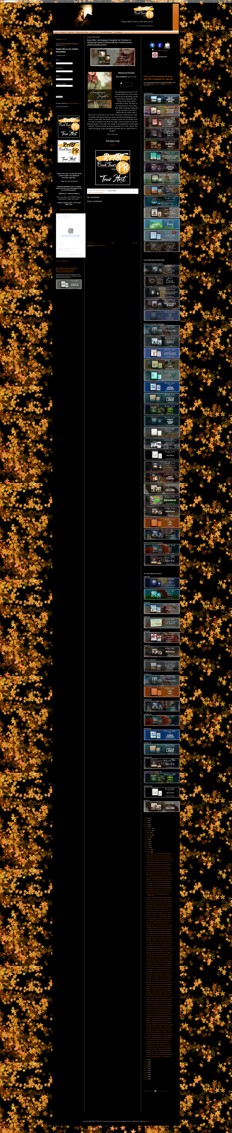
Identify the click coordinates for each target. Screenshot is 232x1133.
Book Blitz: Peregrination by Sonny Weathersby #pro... (159, 1037)
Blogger (147, 1121)
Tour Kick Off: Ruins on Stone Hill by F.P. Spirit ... (158, 866)
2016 (146, 1070)
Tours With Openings (106, 32)
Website (58, 76)
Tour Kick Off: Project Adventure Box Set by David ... (159, 1046)
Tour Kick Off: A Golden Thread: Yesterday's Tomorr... (159, 944)
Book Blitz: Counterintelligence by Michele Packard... (159, 1031)
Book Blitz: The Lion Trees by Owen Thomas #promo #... (160, 982)
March (148, 847)
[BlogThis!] (110, 190)
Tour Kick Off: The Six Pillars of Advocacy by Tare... (158, 870)
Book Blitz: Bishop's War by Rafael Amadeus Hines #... (159, 1052)
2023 (146, 824)
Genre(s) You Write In (61, 84)
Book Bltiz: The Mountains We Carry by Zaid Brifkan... (159, 978)
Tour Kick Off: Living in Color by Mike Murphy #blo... (159, 969)
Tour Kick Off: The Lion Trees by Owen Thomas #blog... (159, 875)
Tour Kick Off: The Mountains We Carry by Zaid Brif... (159, 873)
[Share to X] (112, 190)
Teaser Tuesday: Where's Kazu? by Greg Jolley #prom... (160, 858)
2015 (146, 1072)
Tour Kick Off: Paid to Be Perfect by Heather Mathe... (159, 1012)
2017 (146, 1068)
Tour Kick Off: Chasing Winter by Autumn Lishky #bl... (159, 1003)
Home (56, 32)
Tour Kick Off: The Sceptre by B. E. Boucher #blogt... (159, 963)
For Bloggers (118, 32)
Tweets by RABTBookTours (62, 261)
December (149, 828)
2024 (146, 822)
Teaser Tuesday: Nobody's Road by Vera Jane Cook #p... (160, 997)
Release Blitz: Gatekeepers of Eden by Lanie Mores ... (159, 935)
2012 (146, 1079)
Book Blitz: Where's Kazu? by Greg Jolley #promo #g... (159, 925)
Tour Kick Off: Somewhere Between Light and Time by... (159, 1014)
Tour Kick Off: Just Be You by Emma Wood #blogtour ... (159, 1007)
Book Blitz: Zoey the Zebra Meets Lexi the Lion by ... (159, 892)
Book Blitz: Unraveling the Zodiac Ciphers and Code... (159, 927)
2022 (146, 826)
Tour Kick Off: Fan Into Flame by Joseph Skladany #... (159, 881)
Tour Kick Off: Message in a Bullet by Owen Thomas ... (159, 914)
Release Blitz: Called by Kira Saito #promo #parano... (159, 887)
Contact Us (94, 32)
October (149, 832)
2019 (146, 1064)
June (148, 841)
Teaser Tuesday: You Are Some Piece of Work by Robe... (160, 954)
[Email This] (108, 190)
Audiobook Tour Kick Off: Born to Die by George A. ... (159, 862)
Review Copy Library (82, 32)
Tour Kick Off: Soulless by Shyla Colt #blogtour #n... (158, 931)
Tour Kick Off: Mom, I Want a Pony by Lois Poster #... (159, 967)
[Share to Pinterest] (115, 190)
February (149, 849)
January (149, 852)
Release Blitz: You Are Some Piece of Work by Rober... (159, 901)
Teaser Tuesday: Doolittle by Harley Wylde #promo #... (159, 999)
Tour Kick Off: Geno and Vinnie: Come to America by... (159, 868)
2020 (146, 1062)
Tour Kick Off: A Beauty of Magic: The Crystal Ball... (158, 918)
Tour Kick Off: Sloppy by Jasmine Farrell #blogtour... (159, 864)
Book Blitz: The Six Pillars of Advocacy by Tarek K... (158, 980)
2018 (146, 1066)
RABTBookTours (62, 254)
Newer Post (90, 243)
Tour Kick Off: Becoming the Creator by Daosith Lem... (159, 946)
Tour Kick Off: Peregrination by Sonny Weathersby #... (159, 965)
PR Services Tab (157, 84)
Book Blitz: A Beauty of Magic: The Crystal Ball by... (158, 1056)
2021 (146, 1059)
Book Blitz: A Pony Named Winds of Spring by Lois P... (159, 993)
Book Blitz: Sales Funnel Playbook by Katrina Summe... (159, 879)
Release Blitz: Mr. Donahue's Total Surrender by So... (159, 908)
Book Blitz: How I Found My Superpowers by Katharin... (159, 957)
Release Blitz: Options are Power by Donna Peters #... (159, 904)
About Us (63, 32)
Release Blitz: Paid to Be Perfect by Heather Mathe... (159, 1039)
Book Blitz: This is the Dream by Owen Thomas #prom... (160, 929)
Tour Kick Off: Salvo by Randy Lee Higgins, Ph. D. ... (159, 883)
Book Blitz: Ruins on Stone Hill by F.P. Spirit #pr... (158, 1041)
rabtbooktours (73, 254)
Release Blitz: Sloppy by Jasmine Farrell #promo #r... (159, 1001)
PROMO (101, 192)
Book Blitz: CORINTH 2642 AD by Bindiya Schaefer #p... (160, 1024)
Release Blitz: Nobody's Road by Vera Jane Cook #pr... (159, 948)
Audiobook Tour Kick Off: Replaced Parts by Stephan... (159, 1054)
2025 (146, 820)
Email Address (60, 68)
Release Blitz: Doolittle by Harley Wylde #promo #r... (159, 933)
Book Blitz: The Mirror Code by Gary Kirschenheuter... (159, 940)
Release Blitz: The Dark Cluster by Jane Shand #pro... (159, 976)
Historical (97, 192)
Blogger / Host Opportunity (72, 103)
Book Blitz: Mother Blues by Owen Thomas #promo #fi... (160, 899)
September (149, 835)
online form (64, 39)
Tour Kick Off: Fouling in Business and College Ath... (159, 1048)
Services (71, 32)
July (148, 839)
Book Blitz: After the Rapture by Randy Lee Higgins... (159, 952)
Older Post (135, 243)
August (148, 837)
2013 (146, 1076)
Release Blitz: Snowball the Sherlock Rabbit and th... (159, 889)
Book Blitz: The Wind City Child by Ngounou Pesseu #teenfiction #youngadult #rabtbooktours (66, 269)
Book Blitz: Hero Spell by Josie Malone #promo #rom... (159, 937)
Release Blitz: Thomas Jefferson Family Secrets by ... (159, 856)
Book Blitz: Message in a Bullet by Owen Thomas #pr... (159, 1018)
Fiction (92, 192)
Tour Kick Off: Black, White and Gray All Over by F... (158, 1043)
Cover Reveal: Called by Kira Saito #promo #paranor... (159, 1029)
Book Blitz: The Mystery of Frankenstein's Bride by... (158, 1050)
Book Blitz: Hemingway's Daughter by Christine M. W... (159, 950)
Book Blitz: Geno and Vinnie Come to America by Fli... (159, 959)
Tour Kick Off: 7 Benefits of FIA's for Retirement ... (158, 923)
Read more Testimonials (68, 209)
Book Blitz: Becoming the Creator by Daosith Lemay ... (159, 1022)
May (148, 843)
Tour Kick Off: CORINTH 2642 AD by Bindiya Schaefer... (159, 1005)
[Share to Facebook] (114, 190)
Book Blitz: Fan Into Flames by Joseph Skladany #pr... (159, 984)
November (149, 830)
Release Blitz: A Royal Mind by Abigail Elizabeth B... (159, 1016)
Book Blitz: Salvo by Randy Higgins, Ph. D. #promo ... (159, 986)
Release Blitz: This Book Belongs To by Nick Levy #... (159, 974)
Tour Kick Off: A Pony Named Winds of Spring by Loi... (159, 921)
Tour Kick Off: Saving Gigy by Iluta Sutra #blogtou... (158, 885)
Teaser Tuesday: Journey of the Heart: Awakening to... (159, 853)
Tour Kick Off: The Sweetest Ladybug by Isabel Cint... (159, 1010)
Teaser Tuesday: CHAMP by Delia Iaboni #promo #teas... (160, 860)
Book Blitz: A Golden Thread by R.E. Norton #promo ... (159, 1027)
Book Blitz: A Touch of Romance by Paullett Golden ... (159, 991)
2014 (146, 1074)
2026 (146, 818)
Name (58, 60)
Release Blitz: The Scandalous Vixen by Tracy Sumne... (160, 1033)
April (148, 845)
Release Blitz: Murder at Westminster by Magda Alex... (159, 906)
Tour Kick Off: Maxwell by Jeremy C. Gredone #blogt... (159, 942)
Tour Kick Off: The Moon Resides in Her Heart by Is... (159, 971)
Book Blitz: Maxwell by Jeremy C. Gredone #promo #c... (160, 1035)
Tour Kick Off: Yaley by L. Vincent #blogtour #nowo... (159, 916)
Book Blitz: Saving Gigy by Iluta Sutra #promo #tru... (159, 988)
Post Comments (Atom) (99, 245)
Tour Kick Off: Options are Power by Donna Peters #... (159, 912)
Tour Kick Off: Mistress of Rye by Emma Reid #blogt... (159, 961)
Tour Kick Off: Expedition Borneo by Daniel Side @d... (159, 877)
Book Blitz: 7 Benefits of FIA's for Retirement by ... (158, 1020)
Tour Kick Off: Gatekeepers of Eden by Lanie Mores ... (159, 910)
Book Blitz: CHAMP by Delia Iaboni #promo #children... (159, 897)
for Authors (63, 45)
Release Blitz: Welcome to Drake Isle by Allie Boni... (159, 995)
